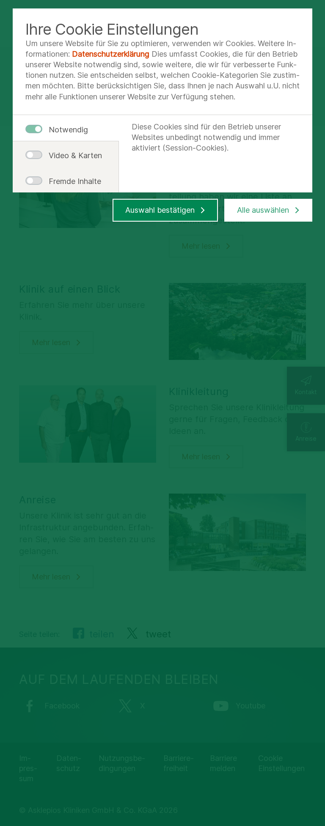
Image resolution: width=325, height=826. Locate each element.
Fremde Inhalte (72, 181)
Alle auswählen (263, 210)
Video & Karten (72, 155)
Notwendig (68, 129)
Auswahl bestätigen (160, 210)
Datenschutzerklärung (110, 53)
